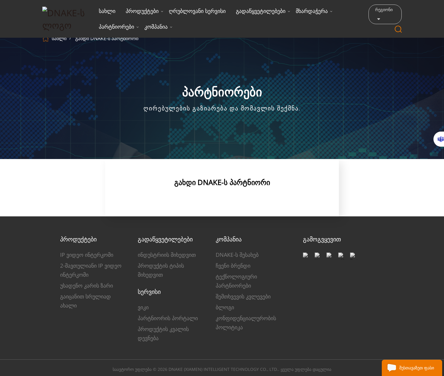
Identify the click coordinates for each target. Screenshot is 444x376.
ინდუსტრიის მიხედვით (167, 254)
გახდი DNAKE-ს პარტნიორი (106, 38)
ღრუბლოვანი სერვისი (197, 10)
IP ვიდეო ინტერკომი (86, 254)
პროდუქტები (142, 10)
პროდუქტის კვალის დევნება (163, 333)
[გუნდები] (438, 139)
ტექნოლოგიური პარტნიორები (236, 281)
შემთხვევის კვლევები (243, 296)
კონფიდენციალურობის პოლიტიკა (246, 322)
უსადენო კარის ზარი (86, 285)
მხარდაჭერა (312, 10)
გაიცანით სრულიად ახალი (85, 301)
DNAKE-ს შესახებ (237, 254)
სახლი (107, 10)
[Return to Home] (46, 38)
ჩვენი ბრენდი (233, 265)
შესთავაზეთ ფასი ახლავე (416, 370)
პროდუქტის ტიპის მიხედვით (161, 270)
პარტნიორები (116, 26)
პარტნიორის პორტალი (168, 318)
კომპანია (156, 26)
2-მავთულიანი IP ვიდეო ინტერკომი (90, 270)
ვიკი (143, 307)
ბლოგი (225, 307)
